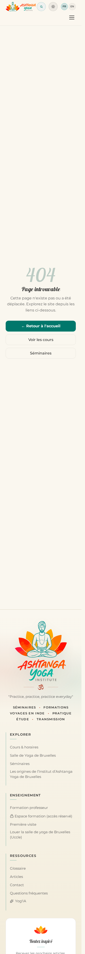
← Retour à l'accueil (40, 326)
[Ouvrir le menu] (72, 17)
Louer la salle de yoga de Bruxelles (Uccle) (40, 834)
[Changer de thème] (53, 6)
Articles (16, 877)
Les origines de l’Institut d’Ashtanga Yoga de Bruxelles (41, 774)
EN (72, 6)
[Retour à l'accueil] (21, 6)
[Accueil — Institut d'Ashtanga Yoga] (41, 651)
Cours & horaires (24, 747)
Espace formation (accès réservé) (43, 816)
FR (64, 6)
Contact (17, 885)
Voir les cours (40, 339)
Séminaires (40, 353)
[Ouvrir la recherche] (41, 6)
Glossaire (18, 868)
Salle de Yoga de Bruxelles (33, 755)
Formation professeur (29, 808)
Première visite (23, 824)
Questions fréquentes (29, 893)
